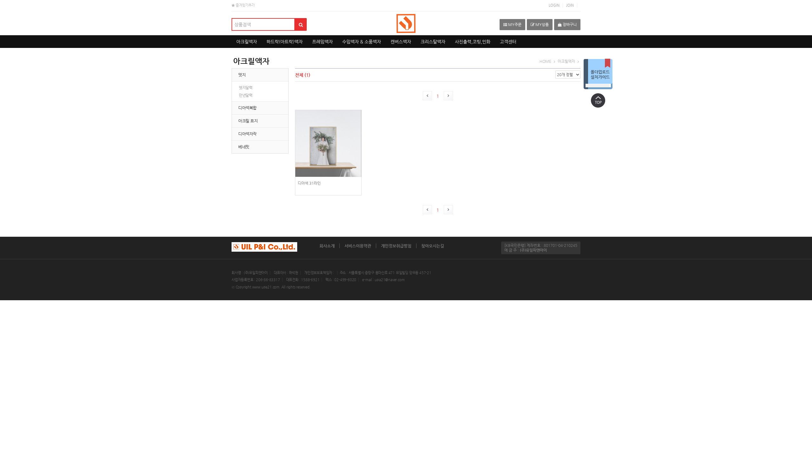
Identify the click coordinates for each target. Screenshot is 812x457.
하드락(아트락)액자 (284, 41)
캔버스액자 (400, 41)
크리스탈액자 (433, 41)
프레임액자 (322, 41)
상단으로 (598, 100)
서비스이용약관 (357, 245)
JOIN (570, 5)
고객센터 (508, 41)
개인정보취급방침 (396, 245)
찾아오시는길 (432, 245)
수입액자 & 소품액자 (361, 41)
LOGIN (554, 5)
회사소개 (327, 245)
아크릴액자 (246, 41)
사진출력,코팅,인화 (472, 41)
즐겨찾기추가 (245, 5)
